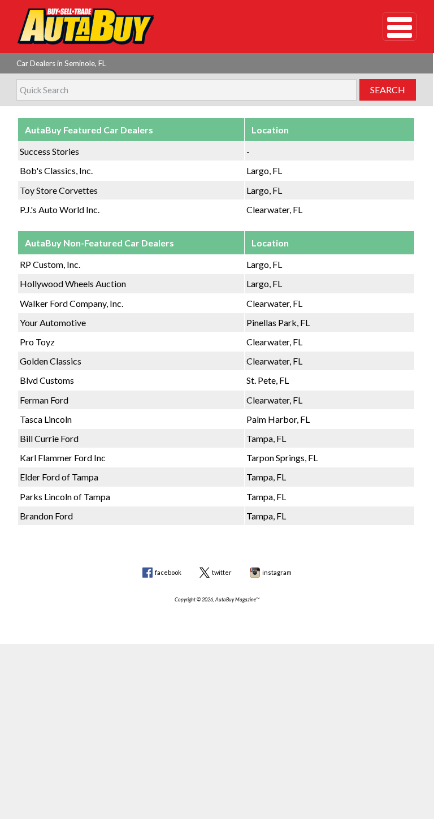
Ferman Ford (44, 400)
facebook (168, 572)
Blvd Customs (47, 380)
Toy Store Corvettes (59, 190)
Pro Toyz (37, 341)
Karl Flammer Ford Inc (63, 457)
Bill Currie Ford (49, 438)
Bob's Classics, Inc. (56, 170)
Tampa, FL (266, 438)
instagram (277, 572)
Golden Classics (50, 361)
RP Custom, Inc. (50, 264)
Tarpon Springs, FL (282, 457)
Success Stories (49, 151)
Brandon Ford (46, 515)
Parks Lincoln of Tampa (65, 496)
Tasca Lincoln (46, 419)
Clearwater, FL (274, 209)
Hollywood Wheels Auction (73, 283)
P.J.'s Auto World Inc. (59, 209)
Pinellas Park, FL (278, 322)
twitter (222, 572)
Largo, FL (264, 170)
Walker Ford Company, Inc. (71, 303)
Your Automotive (53, 322)
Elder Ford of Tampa (59, 476)
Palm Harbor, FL (278, 419)
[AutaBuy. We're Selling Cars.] (183, 26)
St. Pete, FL (267, 380)
